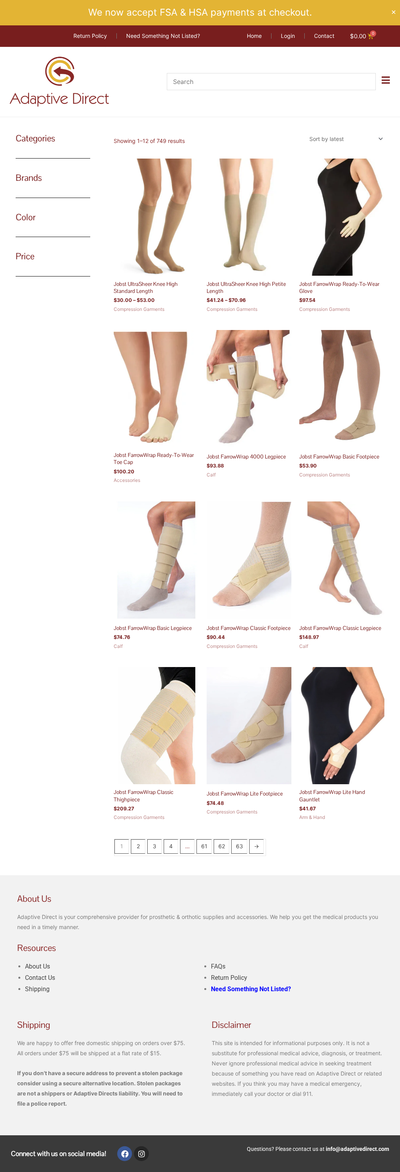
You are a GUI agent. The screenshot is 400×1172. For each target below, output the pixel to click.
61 (204, 846)
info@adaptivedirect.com (357, 1149)
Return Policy (229, 977)
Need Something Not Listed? (251, 989)
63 (239, 846)
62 (221, 846)
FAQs (218, 966)
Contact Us (40, 977)
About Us (37, 966)
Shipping (37, 989)
